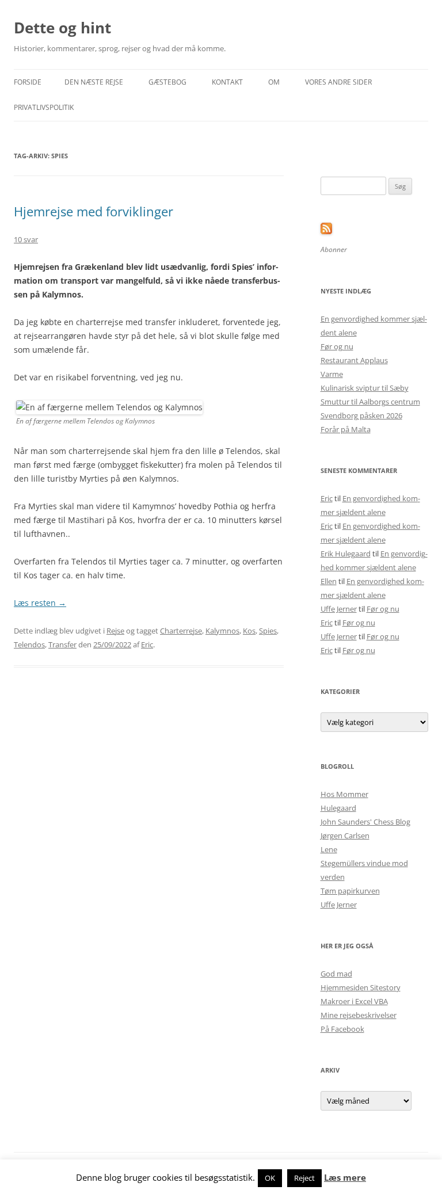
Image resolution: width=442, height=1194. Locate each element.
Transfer (62, 644)
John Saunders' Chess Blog (365, 822)
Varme (332, 374)
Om (274, 82)
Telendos (29, 644)
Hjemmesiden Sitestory (361, 987)
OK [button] (270, 1178)
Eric (147, 644)
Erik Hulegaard (346, 553)
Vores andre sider (338, 82)
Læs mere (345, 1177)
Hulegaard (338, 808)
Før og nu (337, 346)
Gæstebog (167, 82)
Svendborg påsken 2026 (361, 415)
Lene (329, 849)
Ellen (329, 581)
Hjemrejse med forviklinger (93, 211)
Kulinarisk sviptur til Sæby (365, 388)
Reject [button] (304, 1178)
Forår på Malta (346, 429)
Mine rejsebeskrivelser (359, 1015)
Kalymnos (222, 630)
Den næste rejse (93, 82)
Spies (268, 630)
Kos (249, 630)
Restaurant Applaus (354, 360)
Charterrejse (181, 630)
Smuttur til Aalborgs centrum (370, 401)
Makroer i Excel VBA (354, 1001)
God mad (336, 973)
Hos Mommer (344, 794)
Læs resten (40, 602)
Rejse (115, 630)
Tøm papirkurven (350, 891)
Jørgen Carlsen (345, 835)
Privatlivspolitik (44, 107)
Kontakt (227, 82)
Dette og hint (62, 27)
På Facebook (342, 1029)
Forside (27, 82)
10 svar (26, 239)
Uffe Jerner (339, 609)
